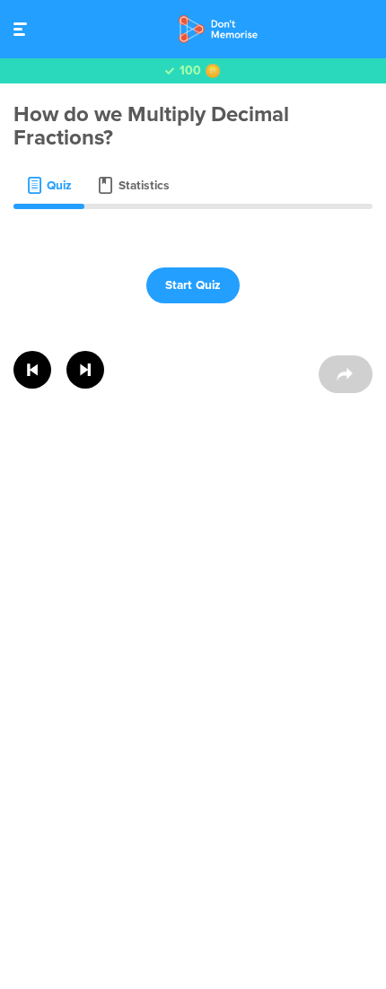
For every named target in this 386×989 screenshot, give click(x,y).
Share (346, 374)
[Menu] (24, 29)
